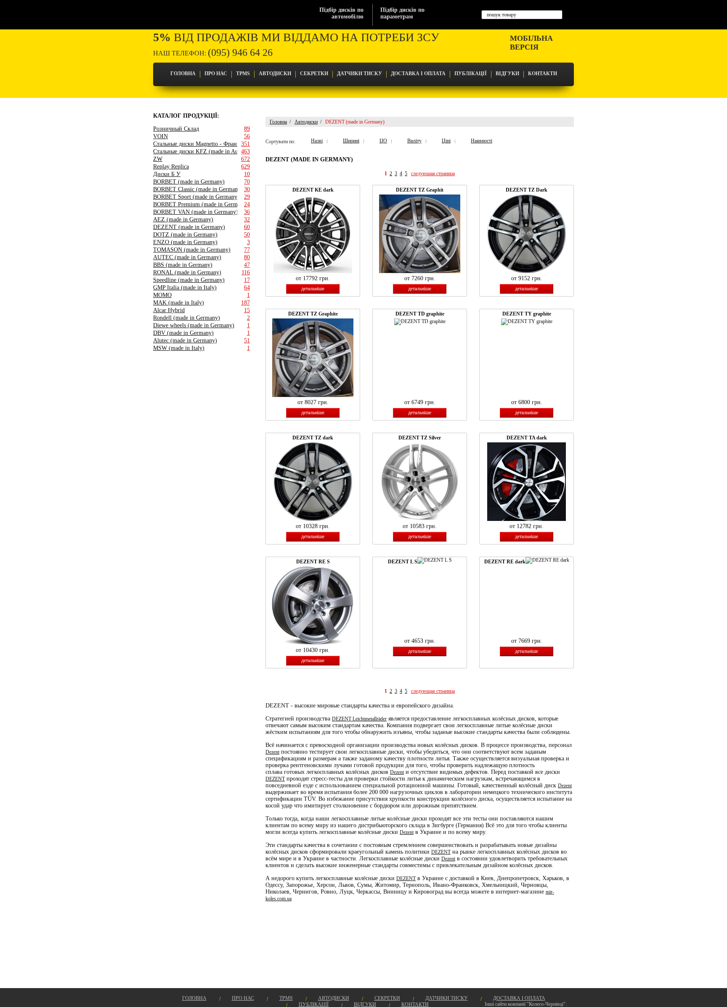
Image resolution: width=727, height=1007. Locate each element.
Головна (183, 73)
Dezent (272, 752)
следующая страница (433, 173)
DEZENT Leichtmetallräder (359, 719)
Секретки (314, 73)
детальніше (312, 289)
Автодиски (275, 73)
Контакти (542, 73)
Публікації (470, 73)
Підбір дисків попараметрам (402, 13)
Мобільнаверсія (531, 42)
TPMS (243, 73)
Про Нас (215, 73)
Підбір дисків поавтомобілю (341, 13)
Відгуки (507, 73)
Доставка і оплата (418, 73)
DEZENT (275, 779)
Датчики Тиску (359, 73)
